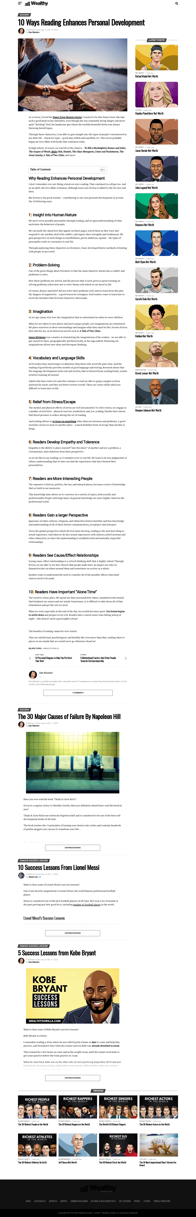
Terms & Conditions (161, 1201)
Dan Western (34, 32)
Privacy (137, 1201)
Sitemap (146, 1201)
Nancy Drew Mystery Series (67, 117)
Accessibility (40, 1201)
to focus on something (64, 421)
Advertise (53, 1201)
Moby (54, 151)
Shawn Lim (33, 877)
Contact (63, 1201)
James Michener (37, 337)
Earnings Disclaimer (79, 1201)
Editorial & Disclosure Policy (103, 1201)
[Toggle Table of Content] (101, 169)
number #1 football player (87, 904)
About (28, 1201)
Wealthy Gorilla (51, 648)
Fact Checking (125, 1201)
